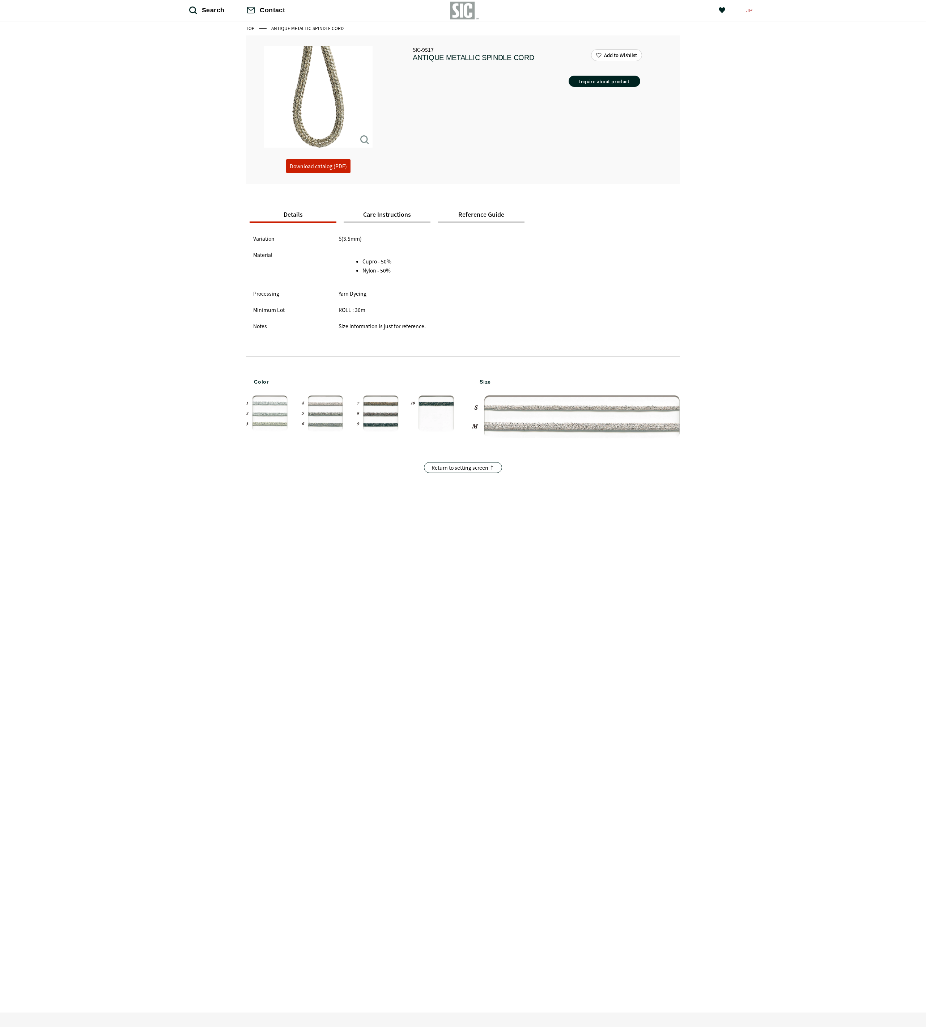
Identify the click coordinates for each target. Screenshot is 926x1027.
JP (749, 10)
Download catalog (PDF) (318, 166)
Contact (272, 10)
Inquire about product (604, 81)
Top (251, 28)
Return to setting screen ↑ (463, 467)
